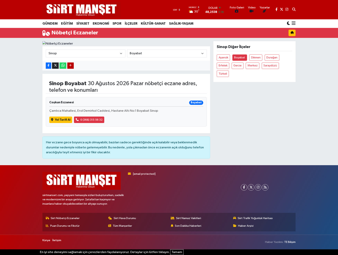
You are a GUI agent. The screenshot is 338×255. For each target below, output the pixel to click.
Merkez (253, 65)
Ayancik (223, 57)
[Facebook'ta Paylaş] (48, 65)
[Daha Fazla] (70, 65)
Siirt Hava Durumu (125, 218)
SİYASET (82, 23)
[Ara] (294, 9)
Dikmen (256, 57)
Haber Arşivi (246, 225)
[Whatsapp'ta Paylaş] (62, 65)
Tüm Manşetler (122, 225)
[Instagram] (258, 187)
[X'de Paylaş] (55, 65)
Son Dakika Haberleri (188, 225)
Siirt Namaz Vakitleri (188, 218)
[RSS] (265, 187)
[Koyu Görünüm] (288, 23)
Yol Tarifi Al (62, 119)
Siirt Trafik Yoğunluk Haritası (255, 218)
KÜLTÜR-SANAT (153, 23)
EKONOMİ (101, 23)
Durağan (271, 57)
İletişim (56, 240)
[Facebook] (244, 187)
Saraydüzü (270, 65)
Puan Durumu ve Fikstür (65, 225)
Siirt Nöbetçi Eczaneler (65, 218)
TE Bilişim (290, 242)
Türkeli (223, 73)
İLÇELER (131, 23)
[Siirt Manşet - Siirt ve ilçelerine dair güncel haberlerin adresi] (81, 10)
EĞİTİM (67, 23)
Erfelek (223, 65)
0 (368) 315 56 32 (91, 119)
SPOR (116, 23)
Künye (46, 240)
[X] (251, 187)
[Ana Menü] (293, 23)
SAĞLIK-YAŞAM (181, 23)
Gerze (237, 65)
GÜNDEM (50, 23)
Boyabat (239, 57)
